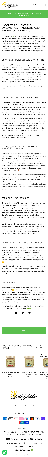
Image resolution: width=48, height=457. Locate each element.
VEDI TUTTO (39, 347)
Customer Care (23, 413)
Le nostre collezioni (23, 406)
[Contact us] (4, 452)
